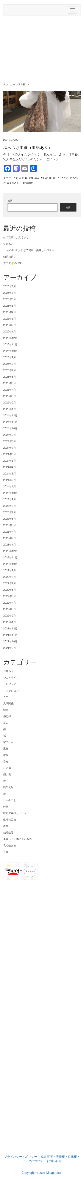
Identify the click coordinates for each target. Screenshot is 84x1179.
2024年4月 (9, 467)
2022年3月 (9, 609)
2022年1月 (9, 622)
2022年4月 (9, 602)
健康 (5, 709)
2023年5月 (9, 525)
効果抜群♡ (9, 256)
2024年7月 (9, 447)
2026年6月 (9, 299)
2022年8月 (9, 576)
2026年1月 (9, 331)
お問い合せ (54, 1161)
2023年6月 (9, 518)
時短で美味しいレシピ (16, 813)
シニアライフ (10, 177)
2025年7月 (9, 370)
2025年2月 (9, 402)
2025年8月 (9, 363)
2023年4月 (9, 531)
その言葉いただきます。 (17, 237)
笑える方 (8, 243)
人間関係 (8, 703)
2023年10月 (10, 492)
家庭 (5, 748)
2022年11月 (10, 557)
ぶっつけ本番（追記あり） (27, 147)
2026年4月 (9, 312)
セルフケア (9, 684)
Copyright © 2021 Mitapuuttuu (42, 1172)
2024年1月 (9, 486)
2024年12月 (10, 415)
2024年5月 (9, 460)
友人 (5, 722)
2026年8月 (9, 286)
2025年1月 (9, 409)
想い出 (44, 177)
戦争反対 (8, 787)
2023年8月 (9, 505)
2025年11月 (10, 344)
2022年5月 (9, 596)
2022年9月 (9, 570)
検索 (10, 200)
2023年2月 (9, 538)
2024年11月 (10, 421)
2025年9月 (9, 357)
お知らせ (8, 671)
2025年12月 (10, 338)
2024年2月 (9, 480)
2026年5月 (9, 305)
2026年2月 (9, 325)
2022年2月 (9, 615)
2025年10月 (10, 350)
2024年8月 (9, 441)
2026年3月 (9, 318)
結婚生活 (8, 832)
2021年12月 (10, 628)
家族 (30, 177)
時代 (5, 806)
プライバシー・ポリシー (20, 1156)
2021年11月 (10, 635)
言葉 (5, 851)
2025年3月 (9, 396)
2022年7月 (9, 583)
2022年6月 (9, 589)
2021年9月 (9, 647)
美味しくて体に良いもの (17, 839)
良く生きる (13, 182)
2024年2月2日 (10, 139)
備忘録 (7, 716)
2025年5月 (9, 383)
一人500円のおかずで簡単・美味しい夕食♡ (28, 250)
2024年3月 (9, 473)
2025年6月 (9, 376)
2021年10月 (10, 641)
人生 (21, 177)
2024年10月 (10, 428)
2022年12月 (10, 551)
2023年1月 (9, 544)
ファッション (11, 690)
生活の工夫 (9, 819)
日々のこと (62, 177)
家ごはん (8, 742)
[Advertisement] (42, 50)
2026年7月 (9, 292)
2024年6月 (9, 454)
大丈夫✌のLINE (13, 263)
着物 (5, 826)
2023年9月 (9, 499)
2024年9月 (9, 434)
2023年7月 (9, 512)
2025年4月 (9, 389)
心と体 (7, 768)
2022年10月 (10, 564)
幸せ (36, 177)
